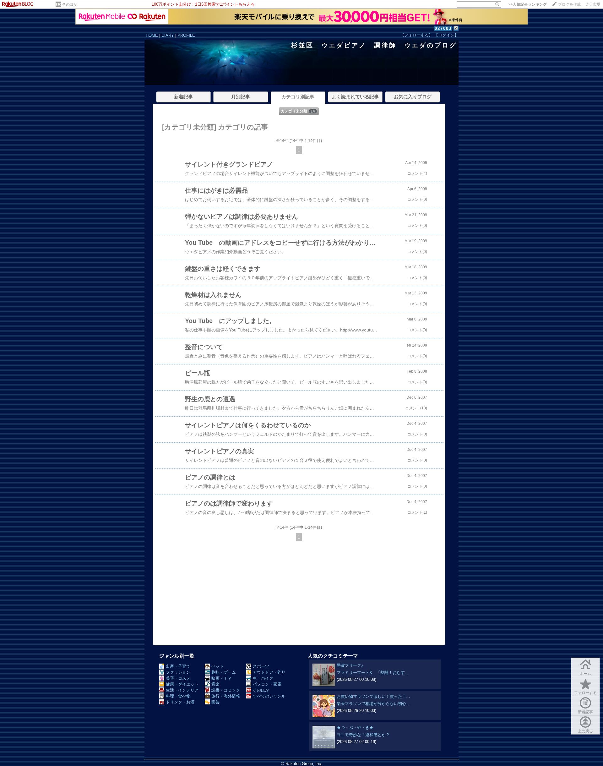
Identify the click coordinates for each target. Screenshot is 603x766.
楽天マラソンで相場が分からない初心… (373, 703)
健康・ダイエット (182, 684)
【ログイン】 (446, 35)
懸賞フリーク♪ (350, 665)
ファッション (178, 672)
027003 (443, 28)
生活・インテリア (182, 690)
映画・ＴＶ (221, 678)
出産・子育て (178, 666)
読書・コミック (225, 690)
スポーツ (261, 666)
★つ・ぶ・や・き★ (355, 727)
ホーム (585, 673)
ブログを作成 (569, 4)
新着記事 (585, 712)
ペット (217, 666)
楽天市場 (592, 4)
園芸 (215, 702)
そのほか (69, 4)
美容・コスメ (178, 678)
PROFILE (186, 35)
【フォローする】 (416, 35)
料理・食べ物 (178, 696)
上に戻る (585, 731)
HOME (152, 35)
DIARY (167, 35)
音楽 (215, 684)
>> (527, 4)
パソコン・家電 (267, 684)
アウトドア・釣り (269, 672)
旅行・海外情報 (225, 696)
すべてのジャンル (269, 696)
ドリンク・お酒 (180, 702)
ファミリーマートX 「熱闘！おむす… (373, 672)
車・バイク (263, 678)
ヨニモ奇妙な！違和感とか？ (363, 734)
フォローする (585, 693)
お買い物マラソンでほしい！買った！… (373, 696)
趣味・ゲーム (223, 672)
